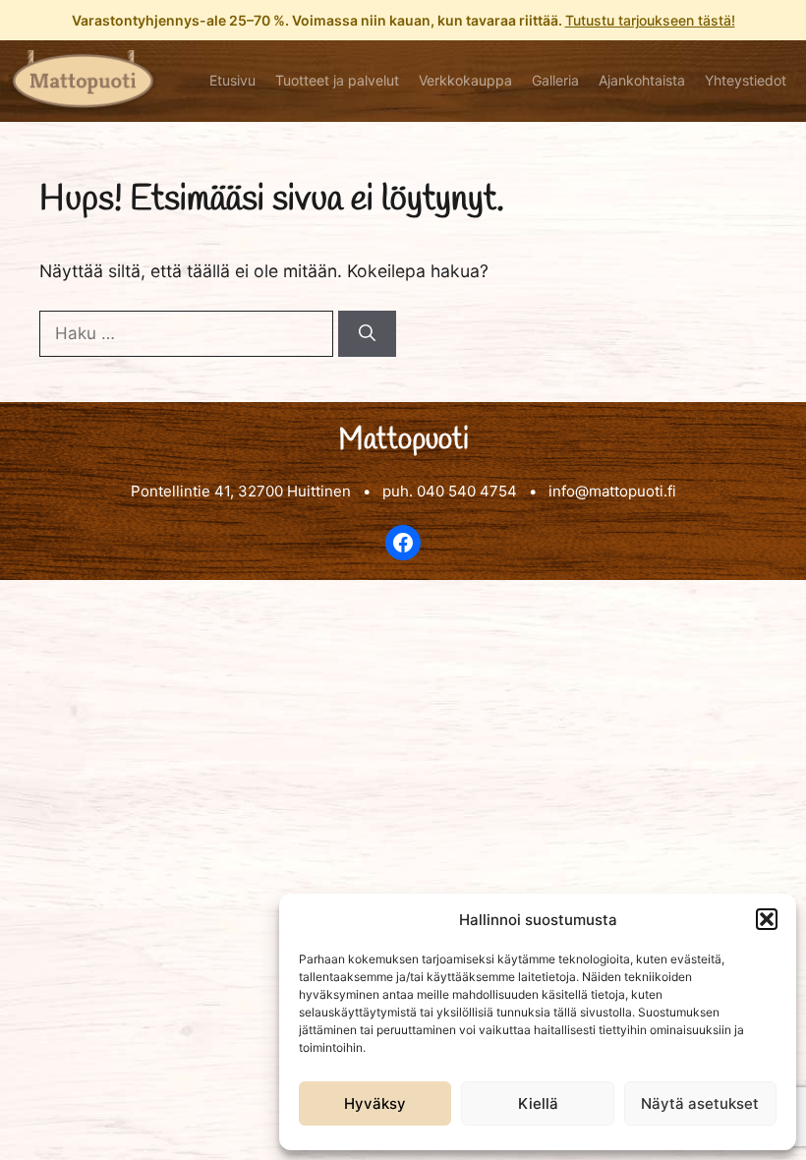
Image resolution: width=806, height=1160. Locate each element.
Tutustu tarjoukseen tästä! (650, 20)
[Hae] (367, 334)
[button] (767, 919)
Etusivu (232, 80)
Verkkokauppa (465, 80)
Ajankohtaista (642, 80)
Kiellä (538, 1103)
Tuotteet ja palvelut (337, 80)
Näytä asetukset (700, 1103)
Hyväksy (375, 1103)
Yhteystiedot (745, 80)
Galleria (555, 80)
